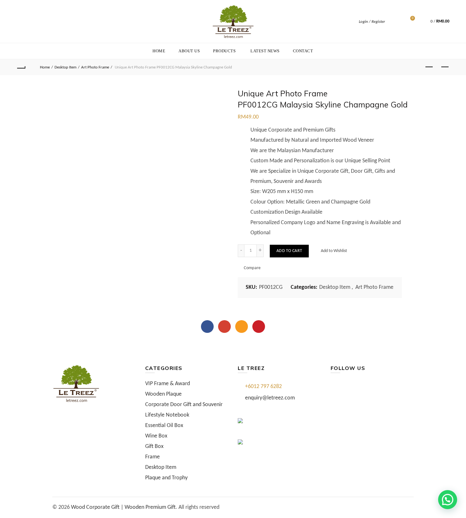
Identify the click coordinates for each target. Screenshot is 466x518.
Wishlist (412, 18)
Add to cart (289, 251)
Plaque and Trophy (166, 478)
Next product (445, 67)
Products (224, 51)
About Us (189, 51)
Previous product (429, 67)
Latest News (265, 51)
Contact (303, 51)
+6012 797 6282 (263, 387)
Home (158, 51)
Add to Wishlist (333, 250)
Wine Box (156, 436)
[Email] (241, 326)
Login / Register (372, 22)
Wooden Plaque (163, 394)
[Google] (224, 326)
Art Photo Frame (95, 67)
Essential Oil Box (164, 426)
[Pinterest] (258, 326)
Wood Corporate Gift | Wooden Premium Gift (123, 507)
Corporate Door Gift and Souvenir (184, 405)
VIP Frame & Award (167, 384)
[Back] (21, 67)
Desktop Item (65, 67)
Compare (252, 268)
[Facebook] (207, 326)
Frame (152, 457)
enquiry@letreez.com (270, 398)
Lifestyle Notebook (167, 415)
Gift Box (154, 447)
